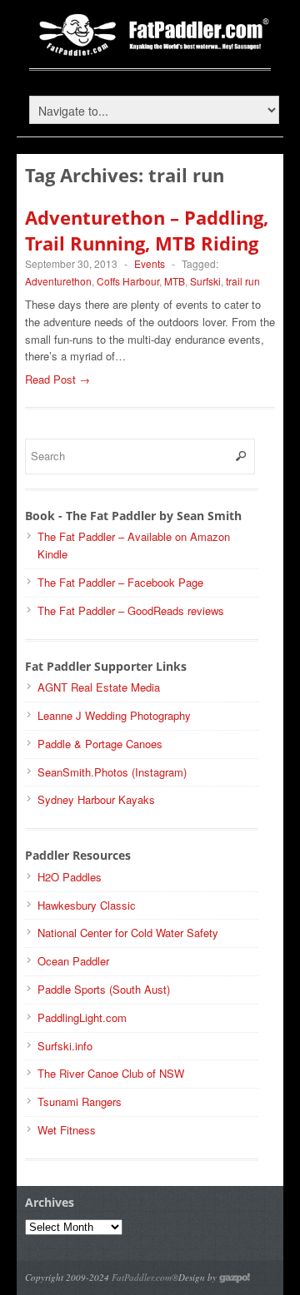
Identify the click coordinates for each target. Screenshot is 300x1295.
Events (149, 263)
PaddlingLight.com (82, 1017)
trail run (243, 281)
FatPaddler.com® (145, 1277)
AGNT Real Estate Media (99, 687)
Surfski (205, 281)
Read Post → (57, 379)
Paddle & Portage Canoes (100, 744)
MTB (174, 281)
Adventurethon (58, 281)
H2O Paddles (70, 877)
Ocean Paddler (73, 961)
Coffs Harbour (128, 281)
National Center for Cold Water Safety (128, 932)
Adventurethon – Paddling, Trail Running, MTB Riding (146, 230)
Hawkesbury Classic (87, 905)
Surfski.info (65, 1046)
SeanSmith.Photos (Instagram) (112, 772)
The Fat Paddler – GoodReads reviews (131, 610)
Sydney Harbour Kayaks (96, 799)
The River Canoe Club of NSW (111, 1073)
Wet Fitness (67, 1130)
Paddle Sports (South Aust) (104, 989)
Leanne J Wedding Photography (114, 715)
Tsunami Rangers (80, 1101)
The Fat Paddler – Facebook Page (120, 582)
